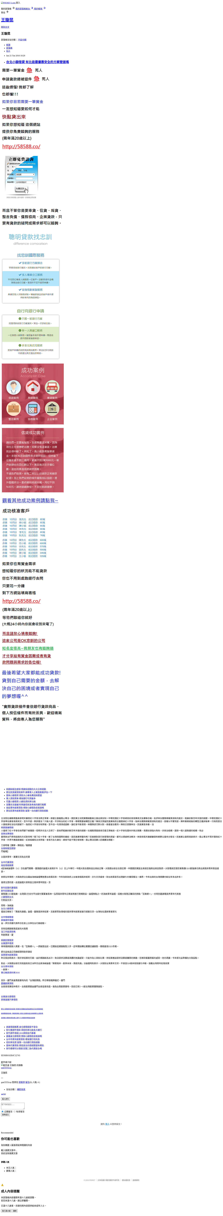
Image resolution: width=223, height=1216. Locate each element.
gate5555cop (6, 1068)
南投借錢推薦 (7, 865)
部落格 (9, 48)
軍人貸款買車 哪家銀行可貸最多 (21, 798)
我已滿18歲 (6, 1211)
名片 (8, 51)
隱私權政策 (126, 1180)
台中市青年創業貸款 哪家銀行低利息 (23, 1039)
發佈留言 (5, 1115)
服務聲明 (136, 1180)
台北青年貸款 (7, 966)
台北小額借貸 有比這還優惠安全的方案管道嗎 (37, 62)
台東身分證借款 (8, 996)
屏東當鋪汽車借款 (9, 1000)
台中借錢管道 (7, 917)
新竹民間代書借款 (9, 888)
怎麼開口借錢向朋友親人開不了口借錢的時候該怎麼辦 (18, 1018)
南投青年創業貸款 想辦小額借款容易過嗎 (25, 808)
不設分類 (22, 40)
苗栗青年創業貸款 (9, 955)
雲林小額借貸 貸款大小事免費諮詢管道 (24, 795)
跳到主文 (5, 27)
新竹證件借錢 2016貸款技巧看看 (21, 1033)
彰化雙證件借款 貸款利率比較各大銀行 (24, 1030)
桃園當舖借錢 (7, 827)
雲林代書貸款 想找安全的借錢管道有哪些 (25, 1045)
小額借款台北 (7, 897)
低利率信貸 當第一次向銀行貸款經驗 (23, 1042)
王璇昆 (7, 20)
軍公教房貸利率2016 (10, 973)
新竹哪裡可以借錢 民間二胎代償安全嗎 (24, 1048)
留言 (27, 1082)
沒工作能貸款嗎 (8, 932)
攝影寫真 (21, 1089)
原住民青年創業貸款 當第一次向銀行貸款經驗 (27, 811)
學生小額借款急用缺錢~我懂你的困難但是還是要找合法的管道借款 (22, 1009)
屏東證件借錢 (7, 920)
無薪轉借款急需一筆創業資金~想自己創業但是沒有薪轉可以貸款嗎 (22, 1013)
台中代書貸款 (7, 862)
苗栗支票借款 (7, 834)
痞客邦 (22, 1082)
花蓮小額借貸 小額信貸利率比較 (21, 801)
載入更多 (5, 1099)
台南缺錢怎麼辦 (8, 848)
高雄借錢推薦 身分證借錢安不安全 (22, 1027)
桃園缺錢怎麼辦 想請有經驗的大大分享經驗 (26, 789)
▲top (3, 1094)
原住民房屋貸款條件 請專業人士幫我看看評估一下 (29, 792)
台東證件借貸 (7, 943)
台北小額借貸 (7, 908)
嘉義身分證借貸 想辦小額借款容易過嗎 (24, 1036)
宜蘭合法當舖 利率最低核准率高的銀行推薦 (26, 805)
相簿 (8, 45)
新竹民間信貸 (7, 891)
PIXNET (92, 1180)
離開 (15, 1211)
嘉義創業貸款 (7, 983)
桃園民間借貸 (7, 940)
